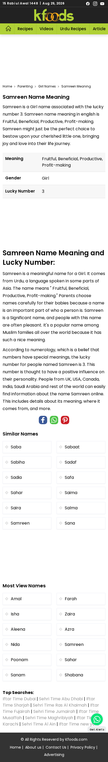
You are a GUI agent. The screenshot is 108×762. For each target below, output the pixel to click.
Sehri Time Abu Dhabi (61, 699)
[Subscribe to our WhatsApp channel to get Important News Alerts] (97, 719)
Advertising (54, 754)
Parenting (25, 86)
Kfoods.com (76, 739)
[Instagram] (95, 3)
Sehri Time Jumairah (54, 711)
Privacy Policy (83, 747)
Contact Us (56, 747)
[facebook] (87, 3)
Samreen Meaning (76, 86)
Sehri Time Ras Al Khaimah (60, 705)
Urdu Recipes (73, 29)
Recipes (25, 29)
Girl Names (47, 86)
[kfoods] (54, 15)
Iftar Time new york (79, 724)
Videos (46, 29)
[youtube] (102, 3)
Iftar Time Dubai (19, 699)
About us (33, 747)
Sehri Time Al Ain (39, 724)
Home (7, 86)
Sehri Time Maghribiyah (49, 718)
